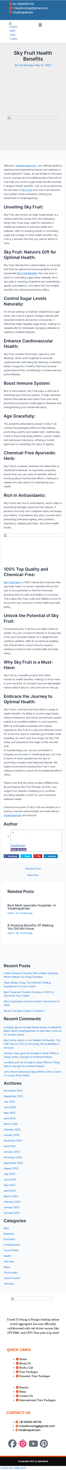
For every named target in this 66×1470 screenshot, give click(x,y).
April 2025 (10, 1118)
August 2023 (11, 1168)
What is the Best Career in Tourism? (24, 1010)
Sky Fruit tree (11, 582)
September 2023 (13, 1163)
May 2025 (9, 1112)
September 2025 (13, 1096)
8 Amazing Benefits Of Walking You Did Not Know (30, 926)
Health (10, 913)
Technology (10, 1272)
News (7, 1267)
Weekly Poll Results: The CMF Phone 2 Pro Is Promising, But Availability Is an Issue (32, 1044)
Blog (6, 1228)
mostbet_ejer (11, 1027)
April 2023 (10, 1190)
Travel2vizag (18, 845)
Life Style (9, 1261)
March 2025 (11, 1124)
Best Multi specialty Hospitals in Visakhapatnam (31, 906)
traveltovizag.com (26, 165)
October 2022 (12, 1212)
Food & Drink (11, 1250)
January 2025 (12, 1135)
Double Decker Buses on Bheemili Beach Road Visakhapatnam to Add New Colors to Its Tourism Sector (33, 1031)
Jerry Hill (9, 1071)
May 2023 (9, 1185)
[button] (40, 25)
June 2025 (10, 1107)
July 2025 (9, 1101)
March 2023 (11, 1196)
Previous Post (33, 869)
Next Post (33, 875)
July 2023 (9, 1174)
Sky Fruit (27, 190)
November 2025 (13, 1090)
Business (9, 1233)
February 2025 (12, 1129)
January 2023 (12, 1207)
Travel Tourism (12, 1278)
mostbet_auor (12, 1062)
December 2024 (13, 1140)
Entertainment (12, 1244)
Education (9, 1239)
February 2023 (12, 1201)
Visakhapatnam (13, 815)
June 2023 (10, 1179)
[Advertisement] (33, 91)
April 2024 (10, 1146)
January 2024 (12, 1151)
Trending (9, 1283)
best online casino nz (16, 1040)
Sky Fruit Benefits (27, 273)
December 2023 (13, 1157)
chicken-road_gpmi (15, 1053)
